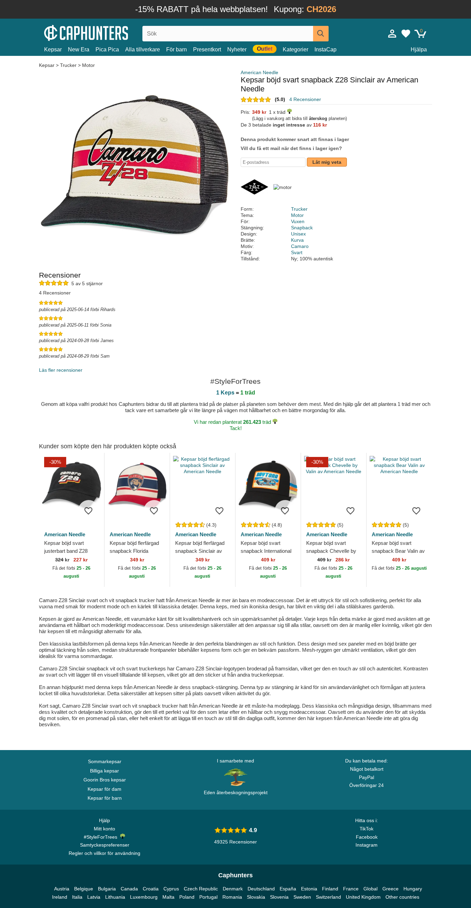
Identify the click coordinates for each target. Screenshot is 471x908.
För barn (176, 49)
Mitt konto (104, 828)
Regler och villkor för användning (104, 853)
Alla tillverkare (142, 49)
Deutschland (261, 888)
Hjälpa (419, 49)
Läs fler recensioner (60, 370)
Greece (390, 888)
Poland (186, 897)
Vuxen (297, 221)
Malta (168, 897)
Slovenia (279, 897)
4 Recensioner (305, 99)
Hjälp (104, 820)
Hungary (412, 888)
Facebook (367, 837)
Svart (296, 252)
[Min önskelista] (406, 33)
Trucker (68, 65)
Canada (129, 888)
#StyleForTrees (102, 837)
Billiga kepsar (104, 771)
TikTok (366, 828)
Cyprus (171, 888)
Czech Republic (201, 888)
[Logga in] (392, 33)
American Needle (259, 72)
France (351, 888)
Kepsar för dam (104, 789)
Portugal (208, 897)
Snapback (302, 227)
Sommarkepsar (104, 761)
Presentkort (207, 49)
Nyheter (237, 49)
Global (370, 888)
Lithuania (115, 897)
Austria (61, 888)
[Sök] (321, 33)
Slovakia (256, 897)
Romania (232, 897)
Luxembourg (144, 897)
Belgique (83, 888)
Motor (88, 65)
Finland (330, 888)
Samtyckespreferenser (104, 845)
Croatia (151, 888)
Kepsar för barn (105, 798)
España (288, 888)
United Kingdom (363, 897)
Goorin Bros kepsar (104, 779)
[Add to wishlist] (88, 510)
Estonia (309, 888)
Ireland (59, 897)
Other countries (402, 897)
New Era (78, 49)
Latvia (93, 897)
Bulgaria (107, 888)
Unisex (298, 234)
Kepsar (53, 49)
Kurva (297, 240)
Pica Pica (107, 49)
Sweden (302, 897)
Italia (77, 897)
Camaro (300, 246)
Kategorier (295, 49)
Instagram (366, 845)
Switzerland (328, 897)
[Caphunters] (104, 32)
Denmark (233, 888)
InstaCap (325, 49)
